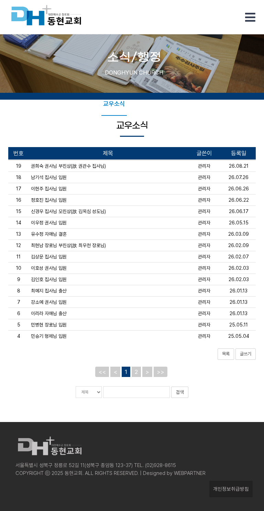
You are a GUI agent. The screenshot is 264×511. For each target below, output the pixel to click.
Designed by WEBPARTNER (174, 473)
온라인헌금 (174, 103)
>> (160, 371)
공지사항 (143, 103)
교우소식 (114, 103)
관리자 (204, 166)
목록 (226, 353)
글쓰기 (245, 353)
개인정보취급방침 (231, 489)
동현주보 (86, 103)
